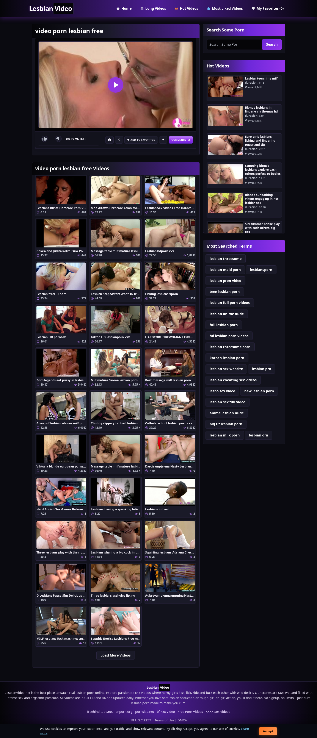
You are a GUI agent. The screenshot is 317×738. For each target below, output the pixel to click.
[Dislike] (58, 138)
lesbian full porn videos (230, 302)
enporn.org (124, 711)
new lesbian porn (259, 391)
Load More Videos (115, 655)
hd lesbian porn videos (229, 335)
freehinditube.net (100, 711)
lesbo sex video (222, 391)
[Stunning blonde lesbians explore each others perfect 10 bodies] (225, 174)
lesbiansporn (261, 269)
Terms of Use (164, 720)
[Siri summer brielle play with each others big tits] (225, 232)
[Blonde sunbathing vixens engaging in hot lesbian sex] (225, 203)
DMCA (182, 720)
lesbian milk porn (225, 435)
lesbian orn (258, 435)
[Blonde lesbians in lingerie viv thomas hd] (225, 116)
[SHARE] (119, 140)
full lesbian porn (224, 324)
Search (272, 44)
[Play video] (116, 85)
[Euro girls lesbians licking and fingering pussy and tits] (225, 145)
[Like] (44, 138)
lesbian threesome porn (230, 346)
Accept (268, 731)
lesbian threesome (226, 258)
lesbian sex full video (227, 402)
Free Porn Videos (190, 711)
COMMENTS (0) (180, 140)
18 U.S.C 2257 (140, 720)
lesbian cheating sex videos (233, 380)
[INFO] (109, 140)
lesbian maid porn (225, 269)
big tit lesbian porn (226, 424)
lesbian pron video (225, 280)
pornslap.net (144, 711)
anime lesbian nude (227, 413)
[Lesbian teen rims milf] (225, 87)
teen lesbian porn (225, 291)
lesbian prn (261, 368)
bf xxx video (166, 711)
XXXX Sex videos (218, 711)
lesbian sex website (226, 368)
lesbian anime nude (227, 313)
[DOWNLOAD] (163, 140)
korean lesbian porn (227, 357)
